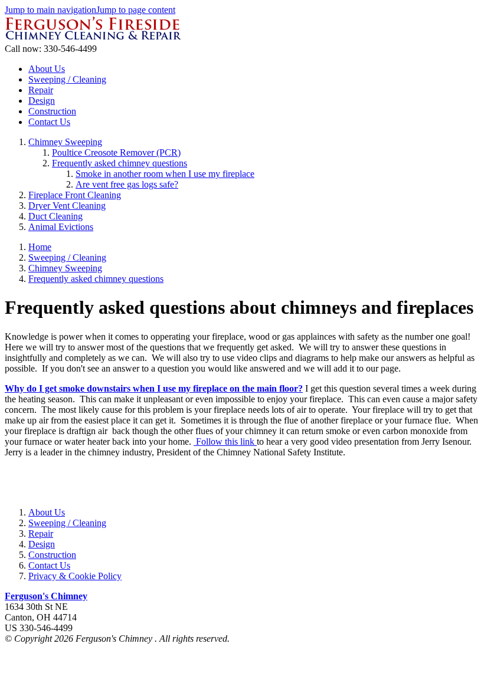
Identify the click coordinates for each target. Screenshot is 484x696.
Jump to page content (135, 10)
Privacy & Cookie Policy (75, 576)
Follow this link (225, 441)
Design (41, 101)
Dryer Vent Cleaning (67, 206)
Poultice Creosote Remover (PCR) (116, 152)
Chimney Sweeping (65, 142)
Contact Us (49, 122)
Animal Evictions (60, 227)
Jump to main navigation (50, 10)
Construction (52, 111)
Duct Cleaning (55, 216)
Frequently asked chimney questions (119, 163)
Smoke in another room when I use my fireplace (165, 174)
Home (39, 247)
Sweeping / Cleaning (67, 79)
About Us (46, 69)
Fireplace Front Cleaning (74, 195)
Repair (40, 90)
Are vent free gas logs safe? (127, 184)
